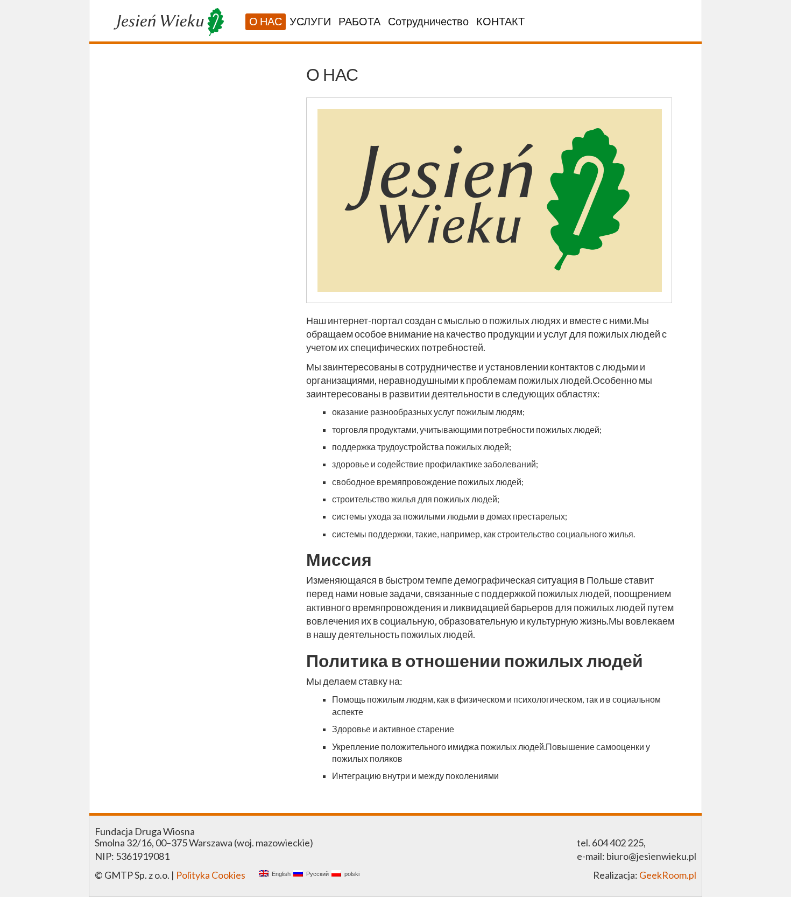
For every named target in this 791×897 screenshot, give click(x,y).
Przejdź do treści (129, 55)
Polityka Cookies (210, 875)
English (280, 874)
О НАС (265, 21)
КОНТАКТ (500, 21)
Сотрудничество (428, 21)
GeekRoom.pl (667, 875)
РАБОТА (359, 21)
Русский (316, 874)
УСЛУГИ (310, 21)
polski (350, 874)
